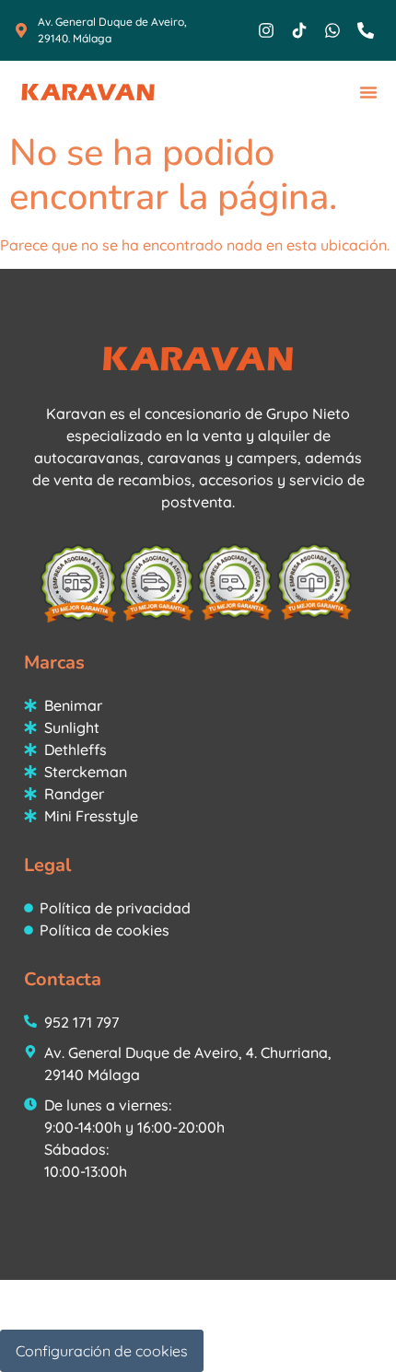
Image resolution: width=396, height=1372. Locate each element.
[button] (368, 92)
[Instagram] (266, 30)
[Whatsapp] (332, 30)
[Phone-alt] (365, 30)
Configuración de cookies (102, 1351)
